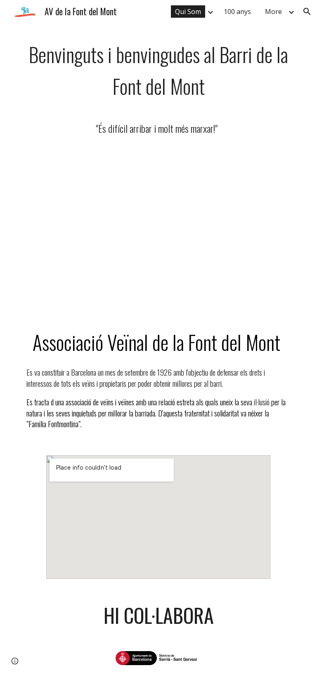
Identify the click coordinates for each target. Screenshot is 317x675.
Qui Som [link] (188, 11)
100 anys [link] (237, 11)
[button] (307, 11)
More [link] (273, 11)
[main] (158, 89)
